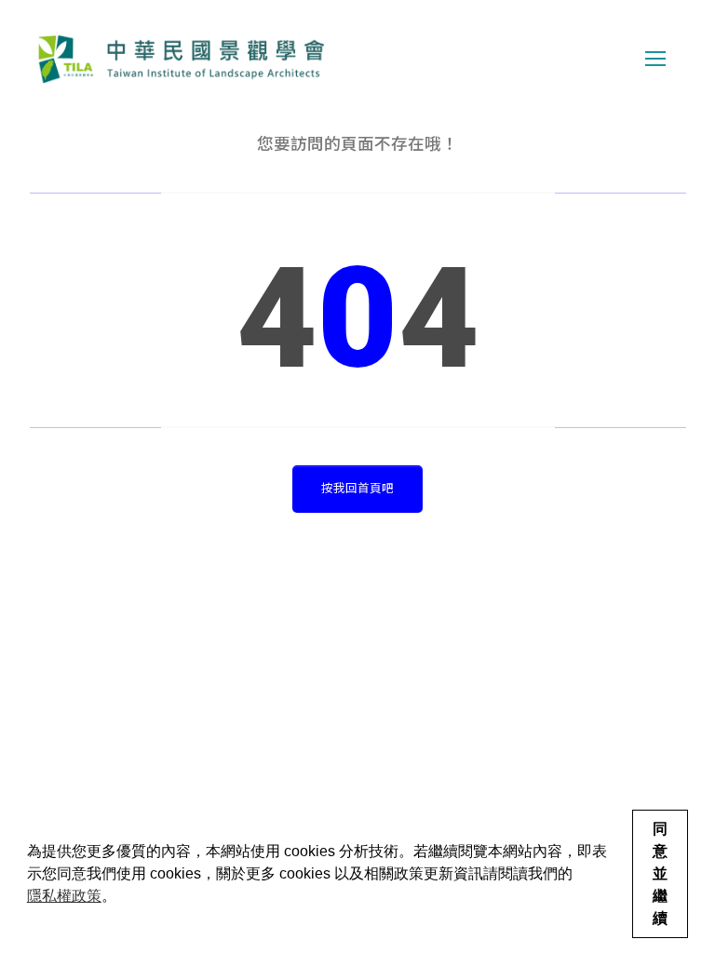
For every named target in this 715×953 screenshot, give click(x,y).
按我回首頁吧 (357, 488)
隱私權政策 (64, 896)
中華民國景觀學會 (180, 59)
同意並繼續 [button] (660, 873)
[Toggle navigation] (655, 58)
